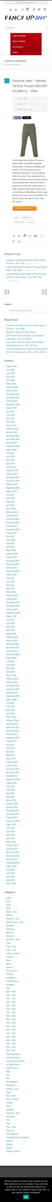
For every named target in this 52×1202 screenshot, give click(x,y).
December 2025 (12, 394)
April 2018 (10, 713)
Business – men (13, 939)
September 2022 (13, 529)
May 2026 (10, 377)
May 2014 (10, 877)
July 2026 (10, 370)
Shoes (15, 52)
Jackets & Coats (13, 1057)
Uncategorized (12, 1134)
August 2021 (11, 575)
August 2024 (11, 450)
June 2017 (10, 748)
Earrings (9, 974)
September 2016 (13, 779)
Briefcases (10, 929)
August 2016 (11, 783)
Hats (8, 988)
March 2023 (11, 509)
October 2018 (11, 693)
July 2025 (10, 411)
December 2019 (12, 644)
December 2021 (12, 561)
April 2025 (10, 422)
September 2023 (13, 488)
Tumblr (32, 8)
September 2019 (13, 654)
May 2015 (10, 835)
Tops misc (10, 1130)
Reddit (29, 234)
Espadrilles (10, 978)
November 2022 (12, 523)
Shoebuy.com (19, 222)
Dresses (9, 967)
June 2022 (10, 540)
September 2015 (13, 821)
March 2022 (11, 550)
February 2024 (12, 470)
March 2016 (11, 800)
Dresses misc (12, 971)
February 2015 (12, 845)
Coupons (9, 957)
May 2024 (10, 460)
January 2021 (11, 599)
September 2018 (13, 696)
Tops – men (11, 1127)
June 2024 (10, 457)
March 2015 (11, 842)
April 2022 (10, 547)
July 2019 (10, 661)
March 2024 (11, 467)
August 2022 (11, 533)
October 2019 (11, 651)
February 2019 (12, 679)
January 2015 (11, 849)
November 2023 (12, 481)
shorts (31, 222)
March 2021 (11, 592)
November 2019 (12, 647)
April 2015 (10, 838)
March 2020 (11, 634)
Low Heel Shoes (13, 1064)
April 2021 (10, 588)
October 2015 (11, 817)
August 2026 (11, 366)
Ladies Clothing (19, 36)
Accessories (18, 47)
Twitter (9, 8)
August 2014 (11, 866)
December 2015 (12, 811)
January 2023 (11, 515)
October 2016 (11, 776)
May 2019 (10, 668)
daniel (19, 104)
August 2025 (11, 408)
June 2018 (10, 706)
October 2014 (11, 859)
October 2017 (11, 734)
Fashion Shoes (12, 981)
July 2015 (10, 828)
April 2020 (10, 630)
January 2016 (11, 807)
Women (9, 1141)
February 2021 (12, 595)
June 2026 (10, 373)
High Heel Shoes (13, 1054)
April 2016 (10, 797)
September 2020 (13, 613)
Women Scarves (13, 1151)
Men (8, 1071)
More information (24, 208)
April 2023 (10, 505)
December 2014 (12, 852)
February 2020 (12, 637)
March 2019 (11, 675)
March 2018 (11, 717)
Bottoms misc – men (15, 922)
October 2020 (11, 609)
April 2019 (10, 672)
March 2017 (11, 759)
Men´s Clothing (19, 41)
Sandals (9, 1103)
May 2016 (10, 793)
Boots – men (11, 912)
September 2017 (13, 738)
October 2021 (11, 568)
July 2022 (10, 536)
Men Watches (12, 1082)
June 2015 (10, 831)
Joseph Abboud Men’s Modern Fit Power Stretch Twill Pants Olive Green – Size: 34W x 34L (26, 277)
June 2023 (10, 498)
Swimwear (10, 1116)
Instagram (26, 8)
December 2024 (12, 436)
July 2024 (10, 453)
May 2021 (10, 585)
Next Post (44, 291)
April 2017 (10, 755)
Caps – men (11, 946)
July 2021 (10, 578)
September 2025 (13, 404)
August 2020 (11, 616)
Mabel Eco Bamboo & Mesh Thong (20, 332)
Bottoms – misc (12, 919)
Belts (8, 901)
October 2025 (11, 401)
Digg (35, 234)
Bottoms (9, 915)
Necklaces (10, 1085)
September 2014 (13, 863)
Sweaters (10, 1109)
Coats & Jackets (13, 953)
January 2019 (11, 682)
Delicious (40, 234)
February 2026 (12, 387)
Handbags (10, 985)
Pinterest (37, 8)
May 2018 (10, 710)
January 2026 (11, 391)
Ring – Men (11, 1096)
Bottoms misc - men (24, 109)
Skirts (8, 1106)
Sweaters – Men (13, 1113)
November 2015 (12, 814)
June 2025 (10, 415)
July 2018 (10, 703)
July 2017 (10, 745)
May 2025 (10, 418)
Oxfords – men (12, 1089)
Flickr (14, 8)
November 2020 (12, 606)
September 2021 (13, 571)
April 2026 (10, 380)
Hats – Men (11, 992)
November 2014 (12, 856)
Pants (8, 1092)
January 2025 (11, 432)
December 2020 (12, 602)
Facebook (20, 8)
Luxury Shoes (12, 1068)
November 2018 (12, 689)
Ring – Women (12, 1099)
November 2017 (12, 731)
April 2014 (10, 880)
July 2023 (10, 495)
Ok (26, 1197)
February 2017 (12, 762)
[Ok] (48, 1189)
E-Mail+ (17, 240)
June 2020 (10, 623)
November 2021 (12, 564)
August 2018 (11, 699)
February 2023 (12, 512)
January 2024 (11, 474)
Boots (8, 905)
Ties (8, 1120)
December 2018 (12, 686)
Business (10, 932)
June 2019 (10, 665)
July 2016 (10, 786)
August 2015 (11, 825)
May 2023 (10, 502)
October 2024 (11, 443)
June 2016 (10, 790)
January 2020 (11, 641)
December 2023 (12, 477)
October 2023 (11, 484)
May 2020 (10, 627)
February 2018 (12, 720)
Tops (8, 1123)
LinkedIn (23, 234)
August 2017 (11, 741)
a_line (8, 898)
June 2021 (10, 581)
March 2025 (11, 425)
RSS (43, 8)
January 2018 (11, 724)
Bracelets (10, 926)
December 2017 (12, 727)
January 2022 (11, 557)
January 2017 (11, 765)
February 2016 (12, 804)
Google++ (11, 240)
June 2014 (10, 873)
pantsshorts (26, 217)
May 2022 (10, 543)
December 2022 (12, 519)
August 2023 (11, 491)
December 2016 (12, 769)
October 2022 (11, 526)
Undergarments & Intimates (17, 1137)
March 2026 (11, 384)
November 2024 (12, 439)
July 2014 (10, 870)
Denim (8, 960)
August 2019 (11, 658)
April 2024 (10, 463)
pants (16, 217)
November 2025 (12, 397)
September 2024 (13, 446)
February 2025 (12, 429)
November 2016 (12, 772)
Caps (8, 943)
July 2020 (10, 620)
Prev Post (6, 291)
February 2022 (12, 554)
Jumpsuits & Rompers (15, 1061)
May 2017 (10, 752)
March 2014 (11, 883)
